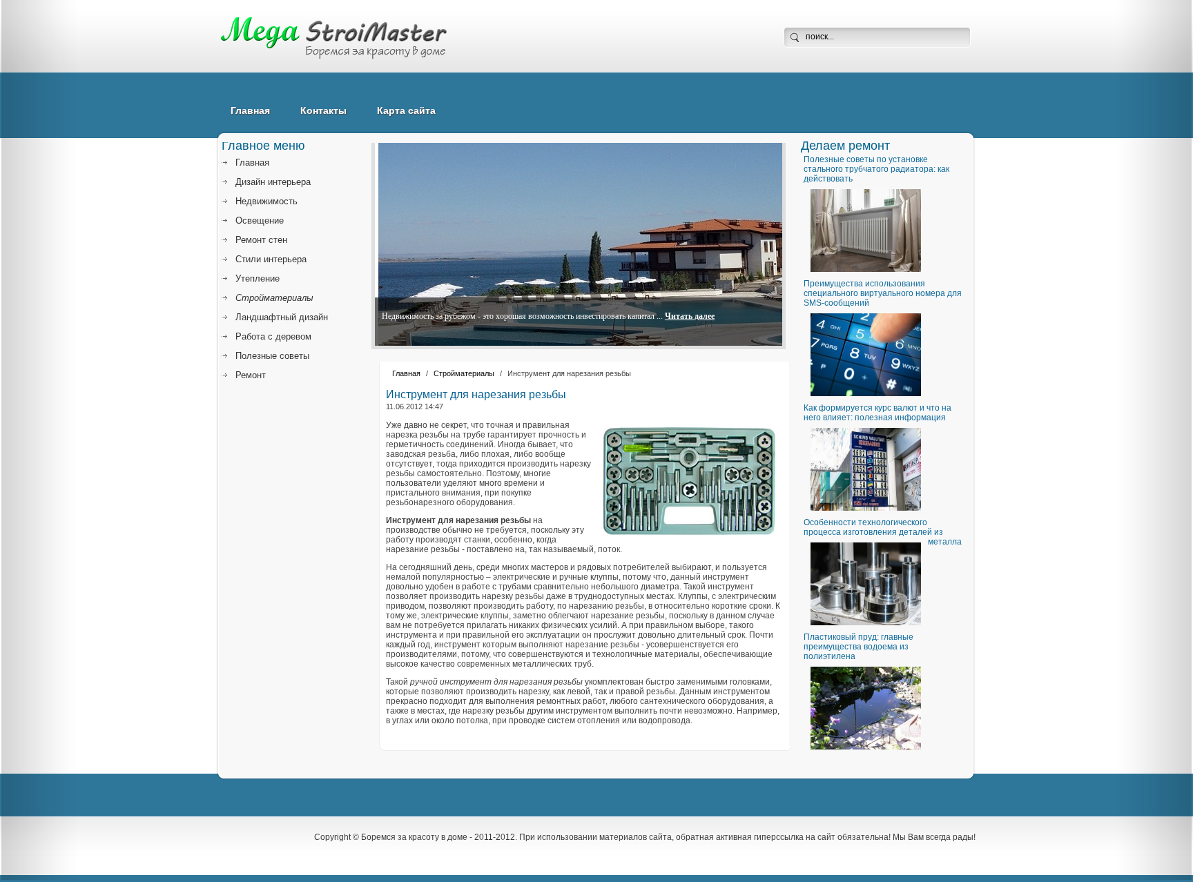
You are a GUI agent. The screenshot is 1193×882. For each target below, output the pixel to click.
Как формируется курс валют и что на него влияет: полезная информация (877, 412)
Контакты (323, 110)
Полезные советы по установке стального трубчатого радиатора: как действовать (876, 169)
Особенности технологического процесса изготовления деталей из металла (883, 532)
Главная (250, 110)
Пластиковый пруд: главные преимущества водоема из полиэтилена (858, 646)
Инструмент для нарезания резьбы (476, 394)
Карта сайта (406, 110)
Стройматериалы (464, 373)
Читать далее (690, 316)
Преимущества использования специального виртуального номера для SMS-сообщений (883, 293)
